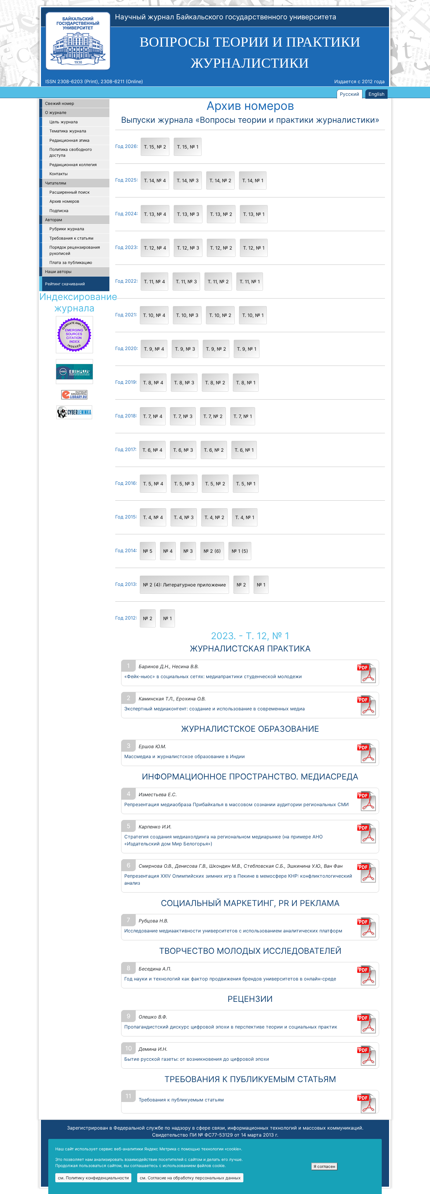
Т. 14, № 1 (252, 180)
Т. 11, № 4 (154, 281)
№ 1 (261, 585)
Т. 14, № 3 (188, 180)
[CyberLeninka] (74, 412)
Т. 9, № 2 (216, 349)
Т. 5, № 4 (153, 484)
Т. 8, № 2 (215, 383)
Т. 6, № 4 (152, 450)
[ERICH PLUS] (74, 371)
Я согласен (324, 1166)
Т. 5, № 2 (215, 484)
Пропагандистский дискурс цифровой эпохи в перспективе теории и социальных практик (230, 1027)
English (376, 94)
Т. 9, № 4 (154, 349)
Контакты (58, 173)
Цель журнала (63, 122)
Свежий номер (59, 103)
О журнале (55, 112)
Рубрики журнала (66, 228)
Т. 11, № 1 (250, 281)
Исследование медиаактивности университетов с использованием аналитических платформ (233, 931)
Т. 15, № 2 (155, 147)
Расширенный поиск (69, 192)
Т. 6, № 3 (183, 450)
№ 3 (188, 551)
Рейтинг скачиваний (65, 284)
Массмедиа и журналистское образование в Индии (184, 756)
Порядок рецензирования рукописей (74, 250)
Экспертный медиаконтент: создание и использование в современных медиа (214, 709)
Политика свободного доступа (70, 152)
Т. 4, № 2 (214, 517)
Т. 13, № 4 (155, 214)
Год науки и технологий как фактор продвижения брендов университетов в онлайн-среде (230, 979)
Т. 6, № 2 (214, 450)
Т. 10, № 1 (253, 315)
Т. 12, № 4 (155, 248)
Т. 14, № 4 (155, 180)
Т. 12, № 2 (221, 248)
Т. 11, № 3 (186, 281)
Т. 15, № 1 (187, 147)
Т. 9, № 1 (246, 349)
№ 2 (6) (212, 551)
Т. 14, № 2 (220, 180)
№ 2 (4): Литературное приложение (184, 585)
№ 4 (168, 551)
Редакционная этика (69, 140)
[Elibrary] (74, 394)
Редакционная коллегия (73, 164)
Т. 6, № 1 (244, 450)
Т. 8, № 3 (184, 383)
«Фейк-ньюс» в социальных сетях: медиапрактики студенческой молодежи (213, 676)
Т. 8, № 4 (153, 383)
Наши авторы (58, 271)
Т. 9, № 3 (185, 349)
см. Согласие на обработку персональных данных (190, 1177)
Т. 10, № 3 (187, 315)
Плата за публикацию (70, 262)
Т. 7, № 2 (213, 416)
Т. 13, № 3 (188, 214)
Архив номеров (64, 201)
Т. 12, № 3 (188, 248)
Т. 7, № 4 (152, 416)
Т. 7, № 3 (182, 416)
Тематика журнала (67, 131)
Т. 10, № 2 (220, 315)
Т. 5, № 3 (184, 484)
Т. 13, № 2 (221, 214)
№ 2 (241, 585)
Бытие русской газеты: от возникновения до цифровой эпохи (196, 1059)
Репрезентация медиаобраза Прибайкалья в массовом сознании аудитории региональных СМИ (236, 804)
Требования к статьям (71, 238)
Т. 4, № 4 (153, 517)
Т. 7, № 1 (242, 416)
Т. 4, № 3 (184, 517)
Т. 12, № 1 (253, 248)
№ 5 (147, 551)
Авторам (53, 219)
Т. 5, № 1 (245, 484)
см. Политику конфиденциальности (93, 1177)
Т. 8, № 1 (245, 383)
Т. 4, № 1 (244, 517)
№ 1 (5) (240, 551)
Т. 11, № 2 (218, 281)
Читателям (55, 183)
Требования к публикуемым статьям (181, 1100)
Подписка (58, 210)
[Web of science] (74, 334)
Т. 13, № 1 (253, 214)
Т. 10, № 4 (154, 315)
